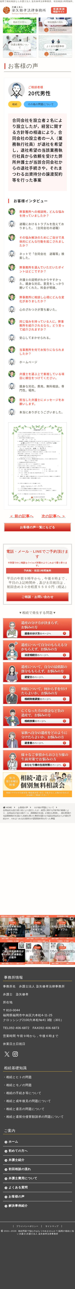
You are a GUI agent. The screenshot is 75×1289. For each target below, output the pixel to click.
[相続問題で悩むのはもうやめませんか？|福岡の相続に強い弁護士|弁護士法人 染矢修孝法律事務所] (35, 13)
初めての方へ (18, 1150)
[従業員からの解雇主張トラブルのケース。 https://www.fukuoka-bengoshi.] (37, 927)
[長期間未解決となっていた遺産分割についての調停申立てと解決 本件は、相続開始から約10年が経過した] (12, 927)
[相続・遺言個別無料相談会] (37, 784)
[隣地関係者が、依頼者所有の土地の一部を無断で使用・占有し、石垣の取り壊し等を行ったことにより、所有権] (62, 927)
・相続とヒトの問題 (17, 1077)
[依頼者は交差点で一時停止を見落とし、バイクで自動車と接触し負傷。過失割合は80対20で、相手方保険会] (62, 952)
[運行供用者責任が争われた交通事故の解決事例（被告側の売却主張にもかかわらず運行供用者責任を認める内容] (12, 952)
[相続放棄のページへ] (37, 716)
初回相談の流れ (20, 1169)
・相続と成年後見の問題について (27, 1101)
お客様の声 (17, 1196)
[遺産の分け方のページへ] (37, 628)
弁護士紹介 (17, 1159)
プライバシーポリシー (27, 1226)
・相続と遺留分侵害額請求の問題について (33, 1116)
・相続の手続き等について (22, 1093)
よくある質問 (18, 1187)
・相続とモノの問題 (17, 1085)
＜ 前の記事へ (22, 516)
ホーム (13, 1141)
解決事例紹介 (18, 1205)
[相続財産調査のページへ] (37, 694)
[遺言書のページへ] (37, 738)
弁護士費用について (23, 1178)
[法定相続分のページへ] (37, 650)
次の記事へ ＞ (54, 516)
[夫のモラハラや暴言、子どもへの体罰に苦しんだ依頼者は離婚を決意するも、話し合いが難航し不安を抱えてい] (37, 952)
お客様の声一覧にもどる (37, 527)
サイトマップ (52, 1226)
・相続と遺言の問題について (24, 1109)
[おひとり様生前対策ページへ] (37, 760)
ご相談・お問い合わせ (38, 597)
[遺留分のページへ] (37, 672)
